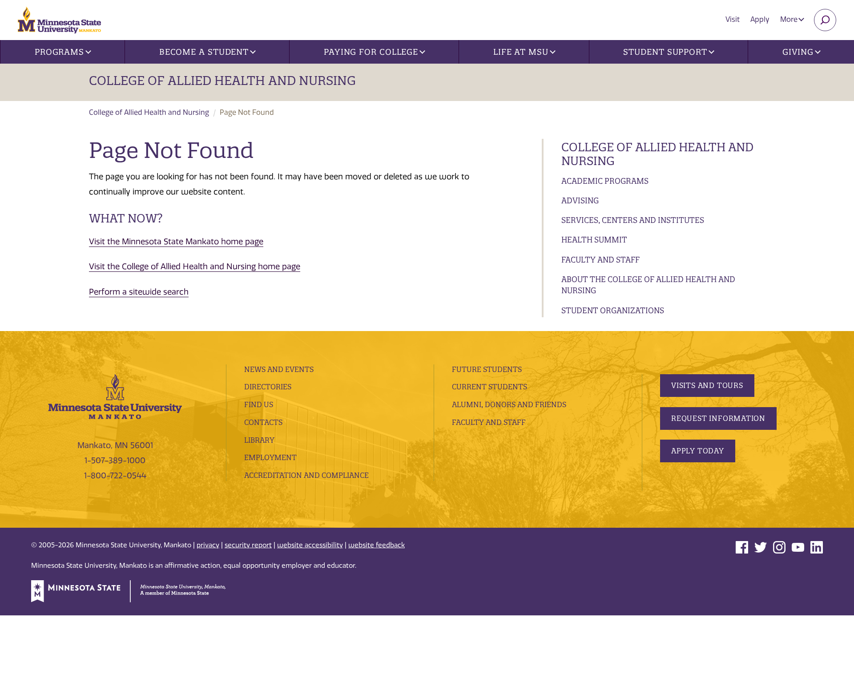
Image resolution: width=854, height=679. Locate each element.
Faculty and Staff (600, 259)
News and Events (279, 369)
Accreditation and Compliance (306, 475)
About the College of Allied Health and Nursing (648, 285)
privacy (208, 545)
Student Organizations (612, 310)
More (789, 19)
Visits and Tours (707, 385)
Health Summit (594, 239)
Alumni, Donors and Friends (509, 404)
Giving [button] (798, 52)
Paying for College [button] (371, 52)
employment (270, 457)
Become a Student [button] (204, 52)
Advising (580, 200)
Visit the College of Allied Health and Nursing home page (194, 266)
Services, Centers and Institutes (632, 220)
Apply (759, 19)
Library (259, 440)
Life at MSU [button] (520, 52)
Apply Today (697, 450)
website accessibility (310, 545)
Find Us (258, 404)
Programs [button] (59, 52)
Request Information (718, 418)
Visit (732, 19)
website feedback (376, 545)
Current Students (489, 386)
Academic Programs (605, 181)
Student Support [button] (665, 52)
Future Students (487, 369)
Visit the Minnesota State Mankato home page (176, 242)
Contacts (263, 422)
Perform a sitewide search (139, 292)
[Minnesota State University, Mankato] (115, 395)
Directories (267, 386)
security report (248, 545)
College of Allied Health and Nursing (222, 80)
